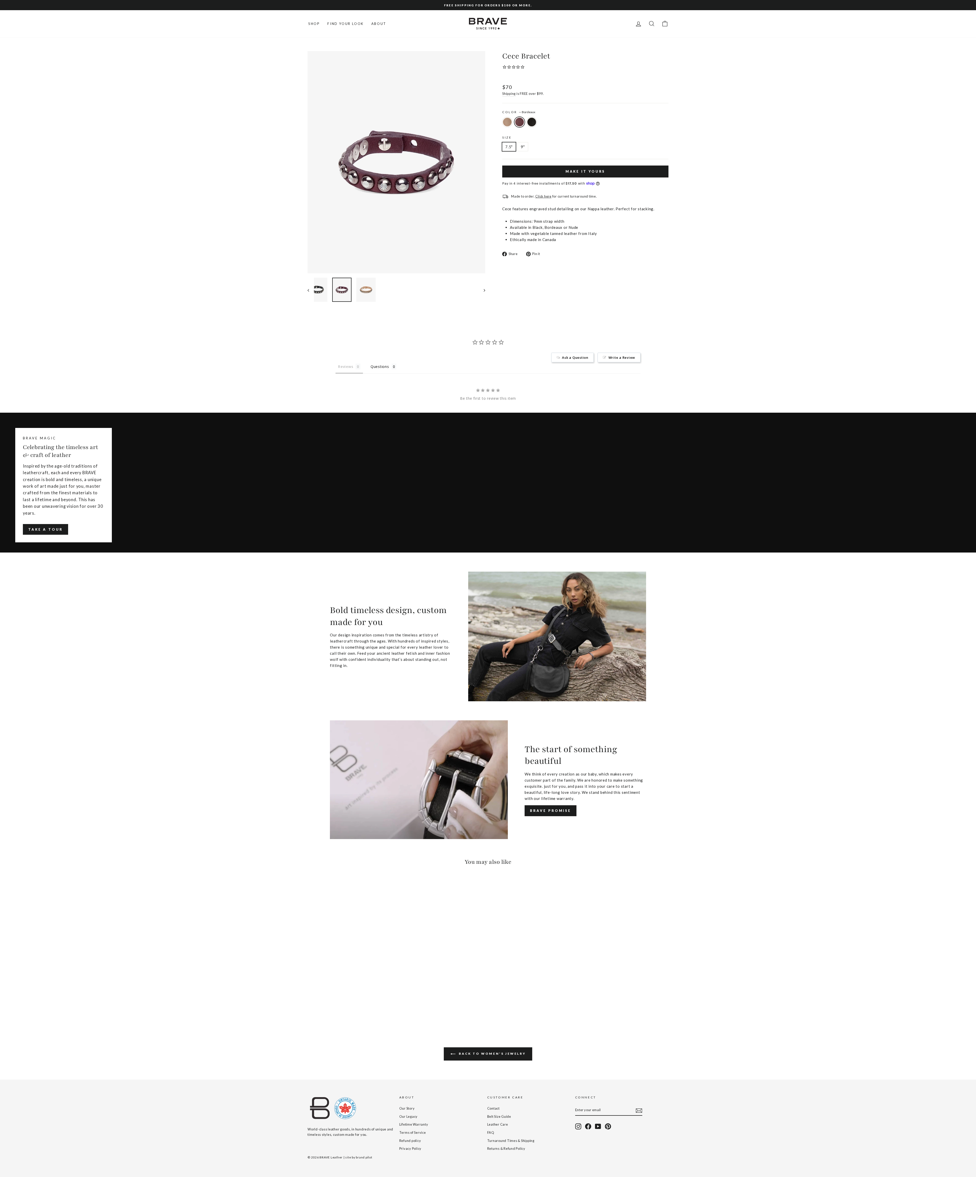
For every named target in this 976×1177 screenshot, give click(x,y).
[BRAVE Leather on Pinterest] (608, 1126)
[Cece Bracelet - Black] (324, 1004)
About (378, 24)
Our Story (407, 1108)
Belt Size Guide (499, 1116)
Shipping (509, 94)
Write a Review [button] (621, 357)
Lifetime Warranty (413, 1124)
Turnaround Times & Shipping (511, 1141)
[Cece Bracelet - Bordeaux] (317, 1004)
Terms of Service (412, 1132)
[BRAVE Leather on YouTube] (598, 1126)
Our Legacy (408, 1116)
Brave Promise (550, 811)
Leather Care (497, 1124)
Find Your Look (345, 24)
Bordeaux (519, 122)
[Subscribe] (639, 1110)
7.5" (509, 146)
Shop (314, 24)
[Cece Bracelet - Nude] (311, 1004)
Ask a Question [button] (575, 357)
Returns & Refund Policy (506, 1148)
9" (523, 146)
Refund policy (410, 1141)
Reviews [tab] (345, 366)
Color (518, 112)
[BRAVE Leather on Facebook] (588, 1126)
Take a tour (45, 529)
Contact (493, 1108)
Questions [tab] (380, 366)
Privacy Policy (410, 1148)
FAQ (490, 1132)
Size (507, 137)
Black (532, 122)
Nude (507, 122)
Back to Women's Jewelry (492, 1053)
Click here (543, 196)
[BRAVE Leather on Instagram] (578, 1126)
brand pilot (364, 1157)
